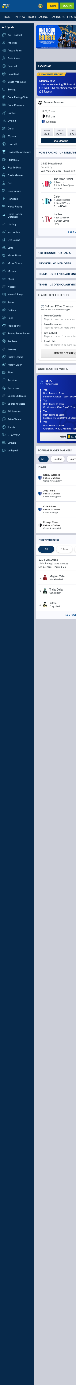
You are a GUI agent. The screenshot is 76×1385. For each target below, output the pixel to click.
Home (8, 17)
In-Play (20, 17)
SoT (43, 459)
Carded (58, 459)
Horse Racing (38, 17)
